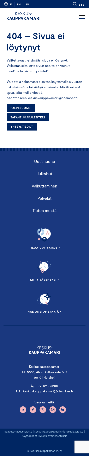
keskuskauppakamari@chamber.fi (48, 391)
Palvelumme (21, 108)
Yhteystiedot (22, 126)
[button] (79, 4)
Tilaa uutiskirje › (44, 247)
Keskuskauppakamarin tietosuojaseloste (58, 431)
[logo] (23, 16)
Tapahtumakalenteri (28, 117)
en (19, 4)
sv (27, 4)
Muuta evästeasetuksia (53, 436)
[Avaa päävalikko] (82, 16)
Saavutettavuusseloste (18, 431)
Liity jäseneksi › (44, 279)
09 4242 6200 (47, 386)
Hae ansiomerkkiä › (44, 311)
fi (11, 4)
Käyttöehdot (29, 436)
